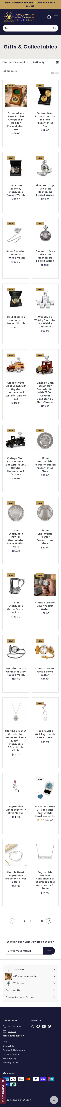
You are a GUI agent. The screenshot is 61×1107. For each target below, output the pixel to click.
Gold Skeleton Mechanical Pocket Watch (16, 320)
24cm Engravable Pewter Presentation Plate (45, 537)
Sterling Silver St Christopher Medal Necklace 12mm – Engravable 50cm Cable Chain (16, 740)
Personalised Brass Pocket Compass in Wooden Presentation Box (15, 121)
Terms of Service (11, 1054)
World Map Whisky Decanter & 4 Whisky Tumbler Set (45, 322)
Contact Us (8, 1046)
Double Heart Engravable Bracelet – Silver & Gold (15, 877)
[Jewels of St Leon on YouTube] (44, 1026)
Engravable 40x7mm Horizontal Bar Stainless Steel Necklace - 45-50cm (45, 880)
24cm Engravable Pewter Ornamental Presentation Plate (15, 538)
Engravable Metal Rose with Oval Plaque (16, 810)
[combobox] (30, 28)
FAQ (5, 1041)
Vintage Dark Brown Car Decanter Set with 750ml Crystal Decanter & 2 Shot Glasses (45, 392)
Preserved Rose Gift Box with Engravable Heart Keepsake (45, 811)
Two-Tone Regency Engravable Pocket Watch (16, 190)
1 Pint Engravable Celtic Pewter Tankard (16, 607)
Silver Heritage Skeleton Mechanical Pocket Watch (45, 190)
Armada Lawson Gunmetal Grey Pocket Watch (16, 672)
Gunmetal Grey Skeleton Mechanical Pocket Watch (45, 256)
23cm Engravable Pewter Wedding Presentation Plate (45, 465)
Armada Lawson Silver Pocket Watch (45, 606)
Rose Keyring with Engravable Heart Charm (45, 734)
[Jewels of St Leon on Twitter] (50, 1026)
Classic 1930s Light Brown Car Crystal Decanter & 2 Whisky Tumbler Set (16, 391)
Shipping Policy (10, 1062)
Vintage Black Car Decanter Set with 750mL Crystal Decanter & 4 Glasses (16, 466)
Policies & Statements (14, 1050)
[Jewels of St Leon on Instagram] (32, 1026)
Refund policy (9, 1058)
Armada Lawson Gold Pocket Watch (45, 672)
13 (42, 921)
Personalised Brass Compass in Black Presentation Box (45, 120)
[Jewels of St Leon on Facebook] (38, 1026)
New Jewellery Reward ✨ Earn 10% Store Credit (30, 4)
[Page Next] (48, 922)
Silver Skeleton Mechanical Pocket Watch (15, 254)
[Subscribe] (49, 951)
